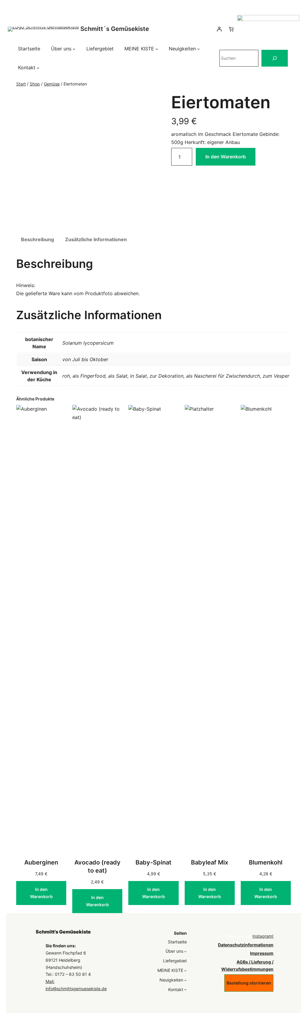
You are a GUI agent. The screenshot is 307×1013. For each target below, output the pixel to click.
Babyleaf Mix (209, 862)
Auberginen (41, 862)
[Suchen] (274, 58)
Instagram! (262, 936)
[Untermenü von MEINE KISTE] (156, 48)
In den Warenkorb (225, 157)
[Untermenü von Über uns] (74, 48)
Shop (35, 83)
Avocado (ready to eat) (97, 866)
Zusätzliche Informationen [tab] (96, 239)
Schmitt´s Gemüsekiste (114, 28)
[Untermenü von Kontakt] (38, 67)
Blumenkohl (265, 862)
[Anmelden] (219, 29)
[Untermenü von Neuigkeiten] (198, 48)
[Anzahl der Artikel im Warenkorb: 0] (231, 29)
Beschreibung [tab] (37, 239)
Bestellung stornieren (249, 982)
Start (21, 83)
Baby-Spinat (153, 862)
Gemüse (52, 83)
